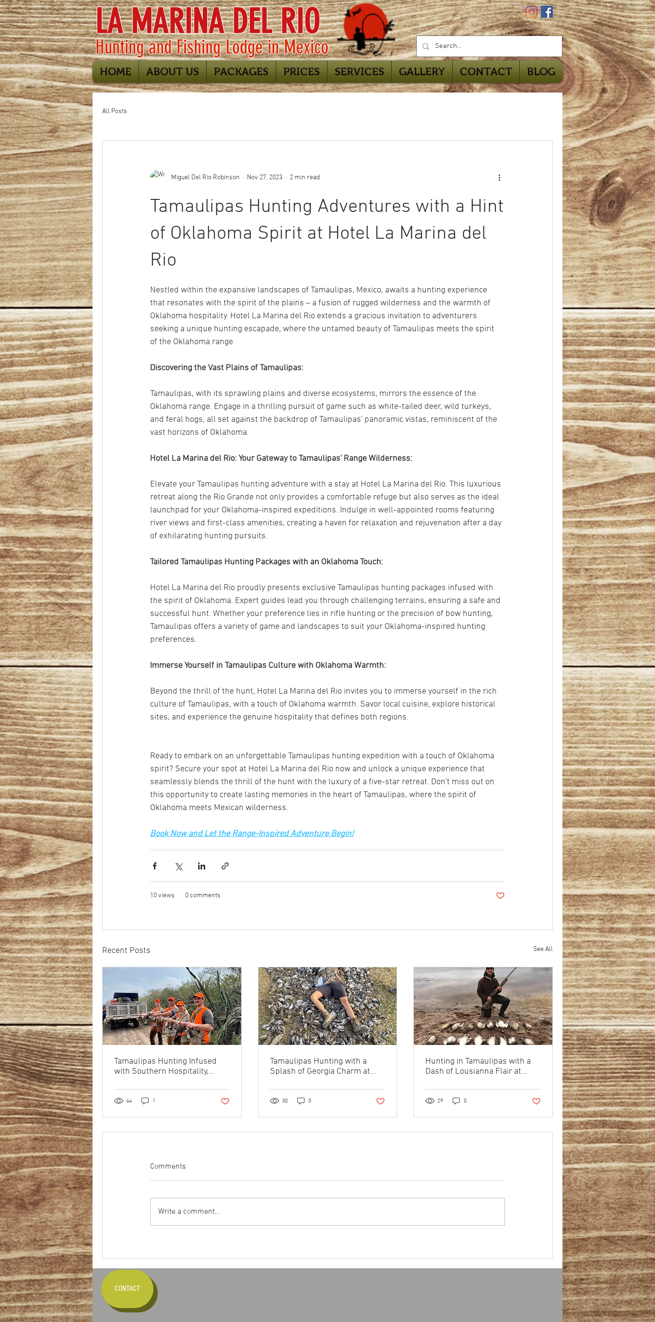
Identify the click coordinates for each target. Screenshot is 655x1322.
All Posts (114, 111)
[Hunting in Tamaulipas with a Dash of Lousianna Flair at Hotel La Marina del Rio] (483, 1006)
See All (543, 949)
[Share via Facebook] (154, 865)
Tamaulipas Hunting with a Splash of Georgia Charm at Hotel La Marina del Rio (320, 1066)
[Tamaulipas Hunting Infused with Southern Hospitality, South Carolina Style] (172, 1006)
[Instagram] (532, 12)
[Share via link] (225, 865)
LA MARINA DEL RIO (207, 21)
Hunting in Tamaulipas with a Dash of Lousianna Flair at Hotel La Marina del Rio (478, 1066)
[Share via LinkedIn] (201, 865)
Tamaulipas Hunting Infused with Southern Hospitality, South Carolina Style (165, 1066)
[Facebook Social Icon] (547, 12)
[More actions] (499, 177)
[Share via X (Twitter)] (178, 865)
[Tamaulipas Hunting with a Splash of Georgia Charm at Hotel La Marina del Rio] (327, 1006)
